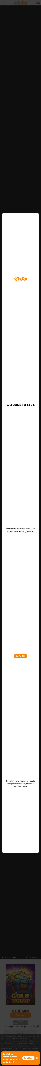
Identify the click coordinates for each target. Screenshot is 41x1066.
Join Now (28, 1058)
